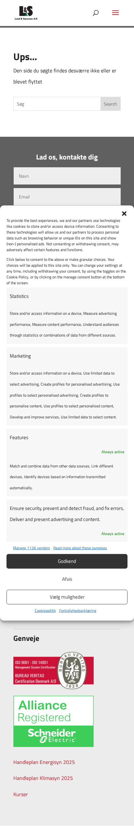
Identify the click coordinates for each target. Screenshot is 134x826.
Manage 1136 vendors (31, 548)
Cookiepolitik (45, 610)
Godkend (67, 561)
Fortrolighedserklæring (77, 610)
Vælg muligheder (67, 597)
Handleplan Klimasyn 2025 (43, 778)
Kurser (20, 794)
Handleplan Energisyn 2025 (44, 762)
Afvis (67, 579)
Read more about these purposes (80, 548)
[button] (124, 213)
